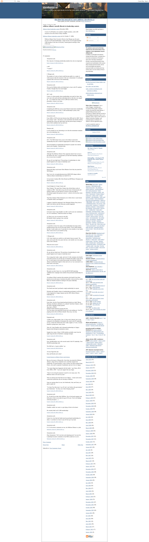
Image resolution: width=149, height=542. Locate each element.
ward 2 (102, 351)
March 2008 (89, 428)
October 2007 (89, 441)
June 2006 (88, 485)
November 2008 (90, 406)
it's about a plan (96, 308)
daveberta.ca (50, 7)
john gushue (101, 239)
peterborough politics (91, 244)
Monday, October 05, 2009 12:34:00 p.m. (55, 148)
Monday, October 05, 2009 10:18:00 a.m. (55, 112)
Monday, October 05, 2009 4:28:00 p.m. (55, 220)
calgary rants (95, 195)
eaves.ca (90, 152)
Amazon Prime (91, 149)
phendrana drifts (93, 213)
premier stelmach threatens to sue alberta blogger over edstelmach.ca (94, 331)
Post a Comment (47, 442)
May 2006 (88, 488)
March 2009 (89, 395)
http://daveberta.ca (86, 21)
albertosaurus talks (95, 186)
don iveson (89, 202)
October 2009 (89, 376)
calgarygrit (88, 195)
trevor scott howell (91, 225)
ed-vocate (102, 202)
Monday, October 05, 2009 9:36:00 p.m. (55, 313)
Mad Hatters (91, 166)
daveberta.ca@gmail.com (92, 125)
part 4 (92, 319)
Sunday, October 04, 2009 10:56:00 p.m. (55, 62)
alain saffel (95, 184)
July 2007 (88, 450)
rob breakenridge (94, 217)
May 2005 (88, 521)
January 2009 (89, 400)
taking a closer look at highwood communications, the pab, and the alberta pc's (96, 271)
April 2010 (88, 359)
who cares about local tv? (99, 285)
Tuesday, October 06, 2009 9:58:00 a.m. (55, 390)
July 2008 (88, 417)
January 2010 (89, 367)
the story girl (93, 224)
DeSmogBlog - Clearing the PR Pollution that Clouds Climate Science (96, 159)
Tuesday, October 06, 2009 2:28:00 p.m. (55, 412)
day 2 (95, 333)
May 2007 (88, 455)
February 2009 (89, 398)
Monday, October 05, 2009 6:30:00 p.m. (55, 246)
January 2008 (89, 433)
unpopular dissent (98, 227)
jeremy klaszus (100, 206)
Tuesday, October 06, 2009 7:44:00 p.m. (55, 421)
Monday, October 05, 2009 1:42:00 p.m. (55, 163)
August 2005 (89, 513)
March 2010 (89, 362)
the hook (96, 241)
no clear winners (97, 301)
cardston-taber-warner (91, 344)
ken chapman (89, 208)
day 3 (93, 334)
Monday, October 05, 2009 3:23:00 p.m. (55, 182)
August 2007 (89, 447)
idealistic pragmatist (91, 206)
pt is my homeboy (98, 214)
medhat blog (92, 209)
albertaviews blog (90, 187)
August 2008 (89, 414)
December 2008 (89, 403)
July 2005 (88, 515)
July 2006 (88, 483)
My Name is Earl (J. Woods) (95, 148)
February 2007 (89, 463)
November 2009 (90, 373)
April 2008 (88, 425)
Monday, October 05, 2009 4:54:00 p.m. (55, 232)
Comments (90, 40)
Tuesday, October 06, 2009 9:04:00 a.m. (55, 348)
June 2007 (88, 452)
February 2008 (89, 430)
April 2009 (88, 392)
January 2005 (89, 532)
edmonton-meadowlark (91, 347)
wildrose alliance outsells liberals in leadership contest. (61, 26)
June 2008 (88, 420)
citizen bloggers (96, 287)
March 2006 (89, 494)
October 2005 (89, 507)
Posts (89, 37)
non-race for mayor (90, 351)
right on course (94, 216)
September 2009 (90, 378)
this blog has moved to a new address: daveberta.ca (74, 19)
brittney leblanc (100, 194)
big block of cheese (96, 192)
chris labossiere (95, 197)
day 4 (97, 334)
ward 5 (96, 353)
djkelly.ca (103, 200)
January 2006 (89, 499)
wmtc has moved (91, 174)
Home (63, 444)
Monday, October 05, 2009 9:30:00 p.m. (55, 296)
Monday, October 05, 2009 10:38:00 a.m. (55, 134)
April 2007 (88, 458)
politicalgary (101, 213)
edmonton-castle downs (95, 345)
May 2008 (88, 422)
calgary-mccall (90, 342)
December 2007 (89, 436)
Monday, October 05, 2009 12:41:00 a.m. (55, 81)
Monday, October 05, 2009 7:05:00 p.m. (55, 265)
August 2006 (89, 480)
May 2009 (88, 389)
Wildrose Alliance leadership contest (52, 36)
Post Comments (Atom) (55, 448)
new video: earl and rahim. (92, 86)
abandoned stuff (100, 233)
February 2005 (89, 529)
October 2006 (89, 474)
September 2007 (90, 444)
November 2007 (90, 439)
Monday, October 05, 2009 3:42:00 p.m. (55, 206)
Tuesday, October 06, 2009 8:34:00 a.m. (55, 335)
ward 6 (100, 353)
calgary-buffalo (93, 340)
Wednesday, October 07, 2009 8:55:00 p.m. (55, 429)
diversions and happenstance (93, 200)
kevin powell (96, 208)
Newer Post (46, 444)
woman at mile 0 (94, 249)
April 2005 (88, 524)
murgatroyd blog (96, 211)
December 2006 (89, 469)
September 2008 (90, 411)
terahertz (94, 222)
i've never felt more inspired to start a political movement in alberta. (95, 263)
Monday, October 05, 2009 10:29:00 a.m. (55, 124)
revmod (88, 216)
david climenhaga (99, 198)
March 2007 (89, 461)
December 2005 (89, 502)
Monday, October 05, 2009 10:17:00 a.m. (55, 103)
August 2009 (89, 381)
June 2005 (88, 518)
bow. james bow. (98, 234)
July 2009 (88, 384)
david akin (96, 236)
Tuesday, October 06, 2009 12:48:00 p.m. (55, 401)
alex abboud (99, 187)
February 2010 (89, 365)
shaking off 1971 (97, 303)
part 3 (88, 319)
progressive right (101, 244)
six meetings (93, 219)
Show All (104, 177)
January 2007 (89, 466)
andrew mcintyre (90, 189)
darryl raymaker (90, 198)
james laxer (94, 239)
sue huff (94, 221)
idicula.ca (88, 239)
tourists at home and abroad (97, 325)
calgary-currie (101, 340)
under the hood (89, 227)
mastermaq (88, 211)
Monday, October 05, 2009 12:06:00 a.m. (55, 70)
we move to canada (93, 173)
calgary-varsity (98, 342)
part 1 (101, 318)
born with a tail (89, 234)
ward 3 (87, 353)
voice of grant (89, 228)
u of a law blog (100, 225)
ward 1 (98, 351)
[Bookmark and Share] (59, 47)
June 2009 (88, 387)
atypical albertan (99, 189)
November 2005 (90, 504)
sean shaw (96, 246)
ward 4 (92, 353)
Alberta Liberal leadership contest (51, 29)
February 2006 (89, 496)
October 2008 (89, 409)
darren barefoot (89, 236)
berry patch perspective (91, 190)
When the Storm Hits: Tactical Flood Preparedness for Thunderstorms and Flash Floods (95, 169)
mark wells (99, 209)
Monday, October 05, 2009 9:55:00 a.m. (55, 90)
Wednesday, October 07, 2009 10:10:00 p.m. (56, 438)
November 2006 (90, 472)
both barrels (92, 194)
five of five (99, 203)
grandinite (101, 205)
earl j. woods (96, 202)
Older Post (80, 444)
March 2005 (89, 526)
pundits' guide (89, 246)
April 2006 (88, 491)
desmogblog (89, 238)
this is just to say (101, 224)
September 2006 (90, 477)
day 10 (101, 334)
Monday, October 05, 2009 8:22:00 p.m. (55, 282)
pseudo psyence (89, 214)
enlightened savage (91, 203)
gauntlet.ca (95, 205)
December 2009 (89, 370)
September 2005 (90, 510)
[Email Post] (56, 49)
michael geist (92, 242)
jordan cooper (89, 241)
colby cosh (102, 197)
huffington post (96, 238)
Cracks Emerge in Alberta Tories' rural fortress (58, 357)
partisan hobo (100, 242)
